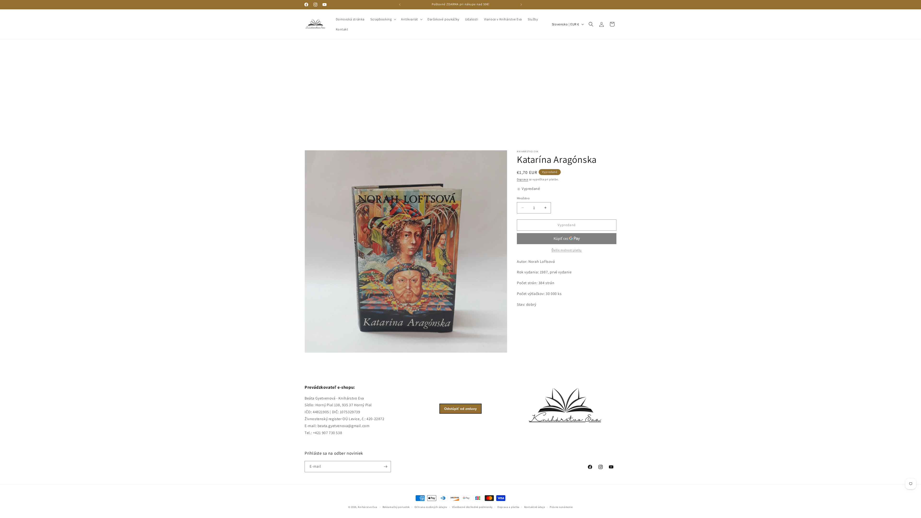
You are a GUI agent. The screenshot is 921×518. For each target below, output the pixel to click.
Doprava (522, 179)
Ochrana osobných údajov (430, 507)
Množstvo (523, 198)
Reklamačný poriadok (396, 507)
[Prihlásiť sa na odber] (385, 466)
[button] (382, 19)
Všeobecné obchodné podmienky (472, 507)
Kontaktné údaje (534, 507)
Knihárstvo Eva (367, 507)
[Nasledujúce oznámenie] (521, 4)
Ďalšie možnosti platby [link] (567, 250)
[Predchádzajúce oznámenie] (400, 4)
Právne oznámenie (561, 507)
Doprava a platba (508, 507)
